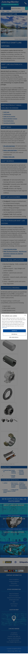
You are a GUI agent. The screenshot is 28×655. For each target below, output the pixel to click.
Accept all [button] (14, 330)
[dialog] (14, 326)
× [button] (25, 315)
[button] (14, 337)
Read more (4, 327)
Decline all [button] (14, 334)
